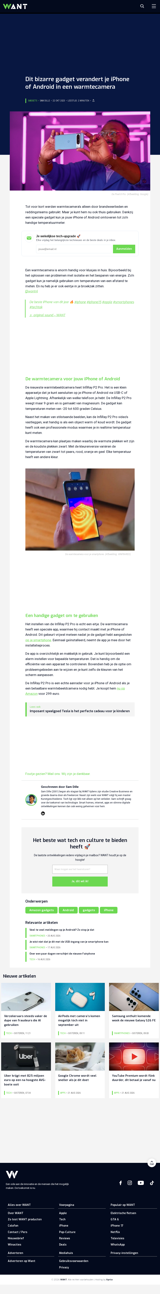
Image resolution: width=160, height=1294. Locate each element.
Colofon (13, 1226)
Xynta (109, 1279)
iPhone (109, 910)
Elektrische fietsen (123, 1213)
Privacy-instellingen (124, 1253)
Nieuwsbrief (16, 1238)
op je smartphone (38, 640)
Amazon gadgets (41, 910)
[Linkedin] (43, 813)
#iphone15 (94, 302)
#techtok (35, 307)
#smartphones (123, 302)
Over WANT (15, 1213)
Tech (62, 1219)
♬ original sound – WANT (47, 315)
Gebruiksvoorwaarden (73, 1261)
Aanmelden (124, 249)
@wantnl (31, 291)
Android (68, 910)
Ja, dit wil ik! (80, 881)
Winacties (14, 1245)
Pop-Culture (67, 1232)
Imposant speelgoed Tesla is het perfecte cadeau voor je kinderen (80, 711)
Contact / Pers (17, 1232)
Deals (63, 1245)
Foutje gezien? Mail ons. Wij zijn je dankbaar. (58, 774)
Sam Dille (45, 100)
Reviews (64, 1238)
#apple (107, 302)
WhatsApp (118, 1245)
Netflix (115, 1232)
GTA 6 (115, 1219)
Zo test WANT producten (25, 1219)
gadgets (89, 910)
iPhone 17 (117, 1226)
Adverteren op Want (21, 1261)
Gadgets (32, 100)
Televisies (117, 1238)
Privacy (64, 1267)
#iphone (80, 302)
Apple (63, 1213)
